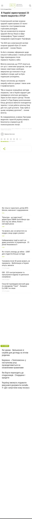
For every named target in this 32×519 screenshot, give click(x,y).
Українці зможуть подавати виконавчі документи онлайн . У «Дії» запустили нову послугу (15, 385)
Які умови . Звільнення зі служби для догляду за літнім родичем (15, 352)
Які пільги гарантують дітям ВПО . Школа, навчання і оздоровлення (15, 209)
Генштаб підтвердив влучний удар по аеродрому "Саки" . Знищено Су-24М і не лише (15, 286)
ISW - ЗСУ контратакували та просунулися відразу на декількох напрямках (15, 274)
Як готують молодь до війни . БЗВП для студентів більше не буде (16, 253)
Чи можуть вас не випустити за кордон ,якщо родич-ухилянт (14, 232)
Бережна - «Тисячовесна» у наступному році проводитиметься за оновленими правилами (14, 364)
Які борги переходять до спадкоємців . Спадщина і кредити (13, 375)
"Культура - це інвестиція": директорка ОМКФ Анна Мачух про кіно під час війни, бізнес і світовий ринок (16, 220)
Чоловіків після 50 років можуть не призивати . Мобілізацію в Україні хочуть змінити (16, 263)
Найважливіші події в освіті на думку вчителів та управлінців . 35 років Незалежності (15, 242)
